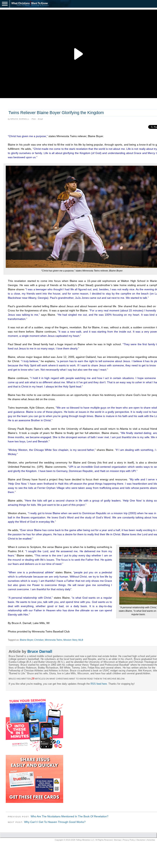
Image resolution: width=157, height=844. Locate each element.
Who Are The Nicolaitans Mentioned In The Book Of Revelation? (69, 816)
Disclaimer (141, 840)
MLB (80, 640)
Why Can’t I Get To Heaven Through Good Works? (55, 821)
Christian (39, 640)
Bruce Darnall (20, 119)
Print (34, 119)
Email (40, 119)
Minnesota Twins (53, 640)
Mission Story (70, 640)
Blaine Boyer (26, 640)
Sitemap (117, 840)
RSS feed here (99, 683)
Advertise (151, 840)
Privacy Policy (129, 840)
